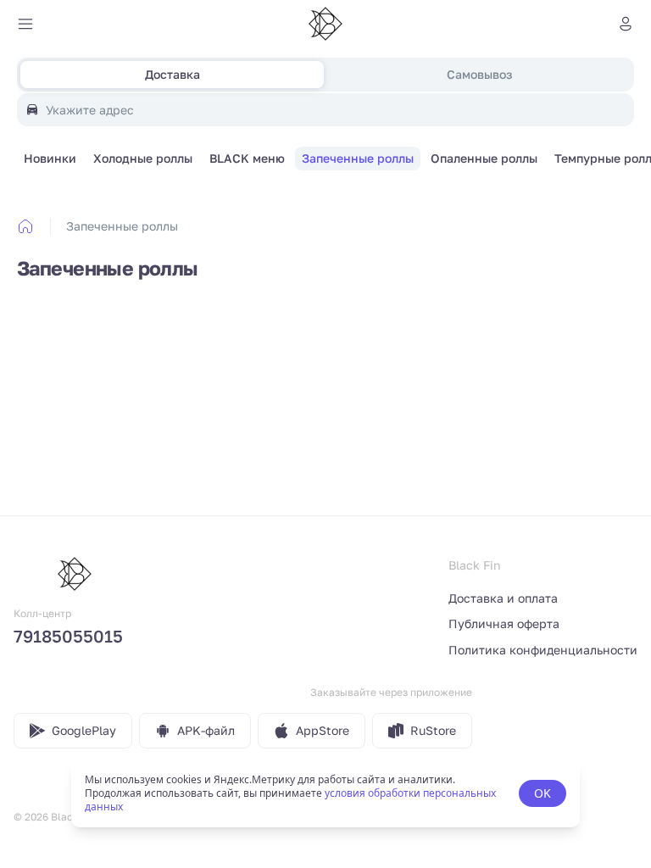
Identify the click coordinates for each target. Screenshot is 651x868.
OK (542, 793)
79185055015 (68, 636)
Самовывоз (479, 74)
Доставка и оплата (503, 598)
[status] (325, 793)
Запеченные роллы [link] (122, 226)
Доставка (172, 74)
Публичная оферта (503, 623)
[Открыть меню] (25, 23)
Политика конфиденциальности (542, 650)
